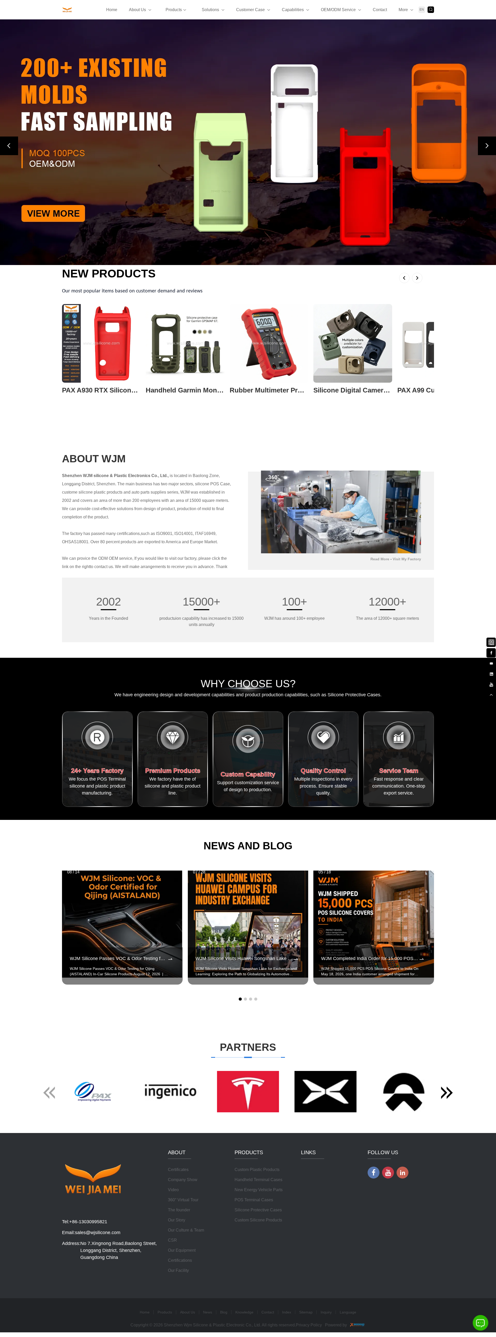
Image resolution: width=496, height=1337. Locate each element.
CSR (172, 1240)
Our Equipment (182, 1250)
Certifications (180, 1260)
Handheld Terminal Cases (258, 1179)
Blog (223, 1312)
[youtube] (491, 684)
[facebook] (491, 652)
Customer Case (250, 9)
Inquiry (326, 1312)
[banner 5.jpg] (248, 142)
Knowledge (244, 1312)
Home (111, 9)
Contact (380, 9)
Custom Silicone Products (258, 1220)
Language (348, 1312)
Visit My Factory (407, 559)
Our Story (176, 1220)
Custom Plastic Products (257, 1169)
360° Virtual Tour (183, 1200)
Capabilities (293, 9)
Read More (379, 559)
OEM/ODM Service (338, 9)
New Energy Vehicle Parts (259, 1190)
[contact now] (491, 663)
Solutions (210, 9)
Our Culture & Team (186, 1230)
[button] (9, 146)
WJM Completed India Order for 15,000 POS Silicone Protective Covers (370, 958)
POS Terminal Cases (254, 1200)
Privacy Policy (309, 1325)
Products (174, 9)
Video (173, 1190)
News (207, 1312)
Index (286, 1312)
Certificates (178, 1169)
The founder (179, 1210)
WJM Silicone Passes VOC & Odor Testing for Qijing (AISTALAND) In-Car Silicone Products (118, 958)
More (403, 9)
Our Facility (178, 1270)
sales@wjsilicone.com (97, 1232)
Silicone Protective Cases (258, 1210)
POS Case (220, 484)
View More (72, 398)
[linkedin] (491, 673)
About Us (137, 9)
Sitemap (306, 1312)
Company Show (182, 1179)
